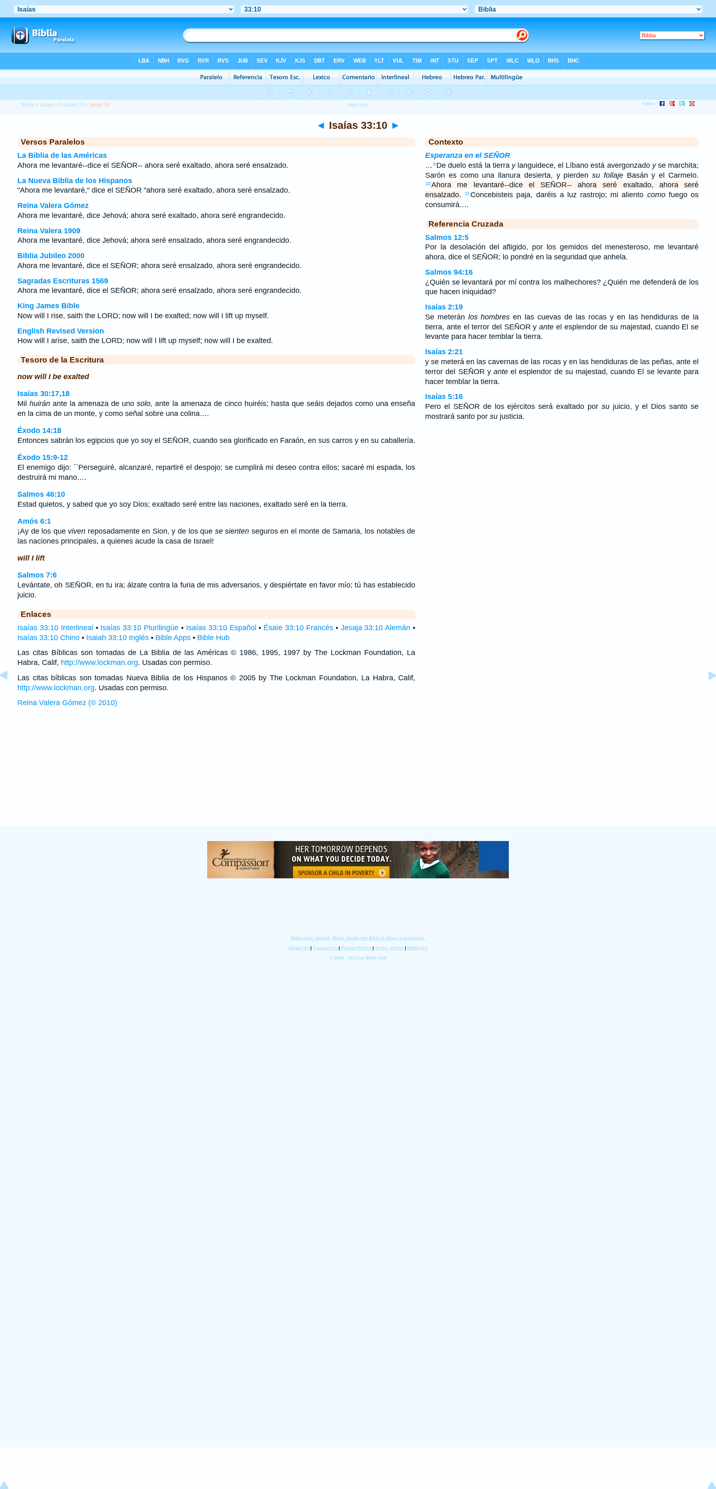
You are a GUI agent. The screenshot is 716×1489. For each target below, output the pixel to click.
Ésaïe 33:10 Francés (298, 628)
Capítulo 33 (71, 105)
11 (467, 193)
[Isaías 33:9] (10, 694)
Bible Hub (213, 637)
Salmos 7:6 (37, 575)
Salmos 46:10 (41, 494)
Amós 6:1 (34, 521)
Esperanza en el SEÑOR (467, 155)
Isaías (46, 105)
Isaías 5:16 (444, 396)
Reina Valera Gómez (53, 205)
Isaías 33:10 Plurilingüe (139, 628)
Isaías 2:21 (444, 352)
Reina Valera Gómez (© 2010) (67, 703)
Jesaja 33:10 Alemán (376, 628)
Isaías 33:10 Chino (48, 637)
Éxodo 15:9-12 (42, 457)
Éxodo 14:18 (39, 430)
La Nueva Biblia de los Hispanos (74, 180)
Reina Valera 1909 (48, 231)
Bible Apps (173, 637)
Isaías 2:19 (444, 307)
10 (428, 183)
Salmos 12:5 (447, 237)
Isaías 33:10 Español (221, 628)
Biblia (28, 105)
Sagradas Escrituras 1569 (62, 281)
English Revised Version (60, 331)
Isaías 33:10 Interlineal (55, 628)
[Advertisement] (358, 775)
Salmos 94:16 (449, 272)
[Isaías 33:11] (705, 694)
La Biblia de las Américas (62, 155)
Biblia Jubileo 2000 (51, 255)
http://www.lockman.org (99, 662)
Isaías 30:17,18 (43, 393)
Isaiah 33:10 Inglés (117, 637)
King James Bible (48, 306)
